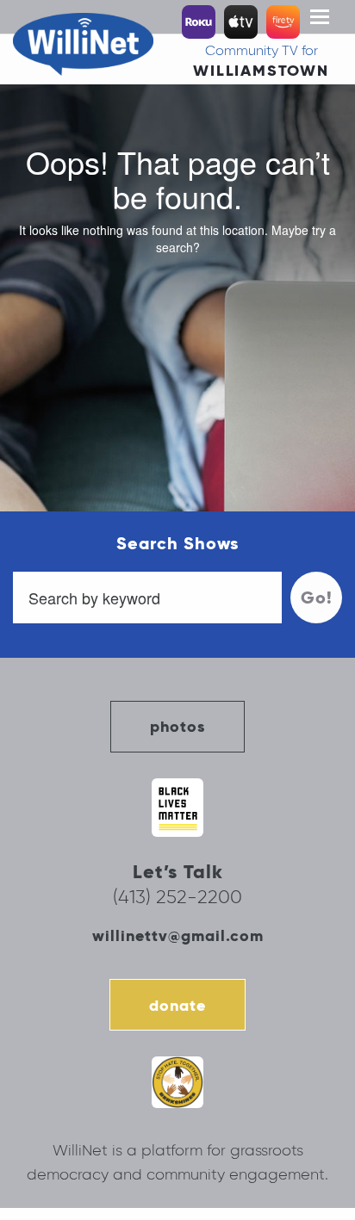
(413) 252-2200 (177, 896)
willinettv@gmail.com (178, 935)
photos (177, 726)
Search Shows (177, 543)
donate (177, 1005)
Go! (317, 597)
